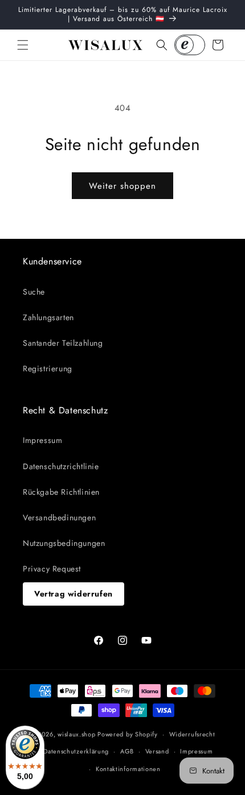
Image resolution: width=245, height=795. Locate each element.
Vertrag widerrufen (73, 593)
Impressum (42, 440)
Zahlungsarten (48, 317)
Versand (157, 751)
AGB (127, 751)
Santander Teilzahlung (63, 343)
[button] (22, 44)
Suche (34, 291)
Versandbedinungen (59, 517)
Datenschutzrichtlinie (61, 466)
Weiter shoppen (122, 186)
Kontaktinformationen (128, 768)
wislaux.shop (76, 734)
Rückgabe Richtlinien (61, 492)
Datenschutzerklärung (76, 751)
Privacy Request (52, 568)
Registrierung (47, 368)
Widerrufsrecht (192, 734)
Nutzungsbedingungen (64, 543)
